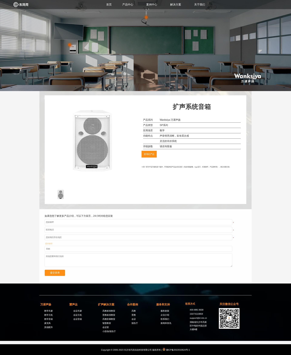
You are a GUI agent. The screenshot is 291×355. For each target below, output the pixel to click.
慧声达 (73, 304)
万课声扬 (45, 304)
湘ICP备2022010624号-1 (177, 350)
